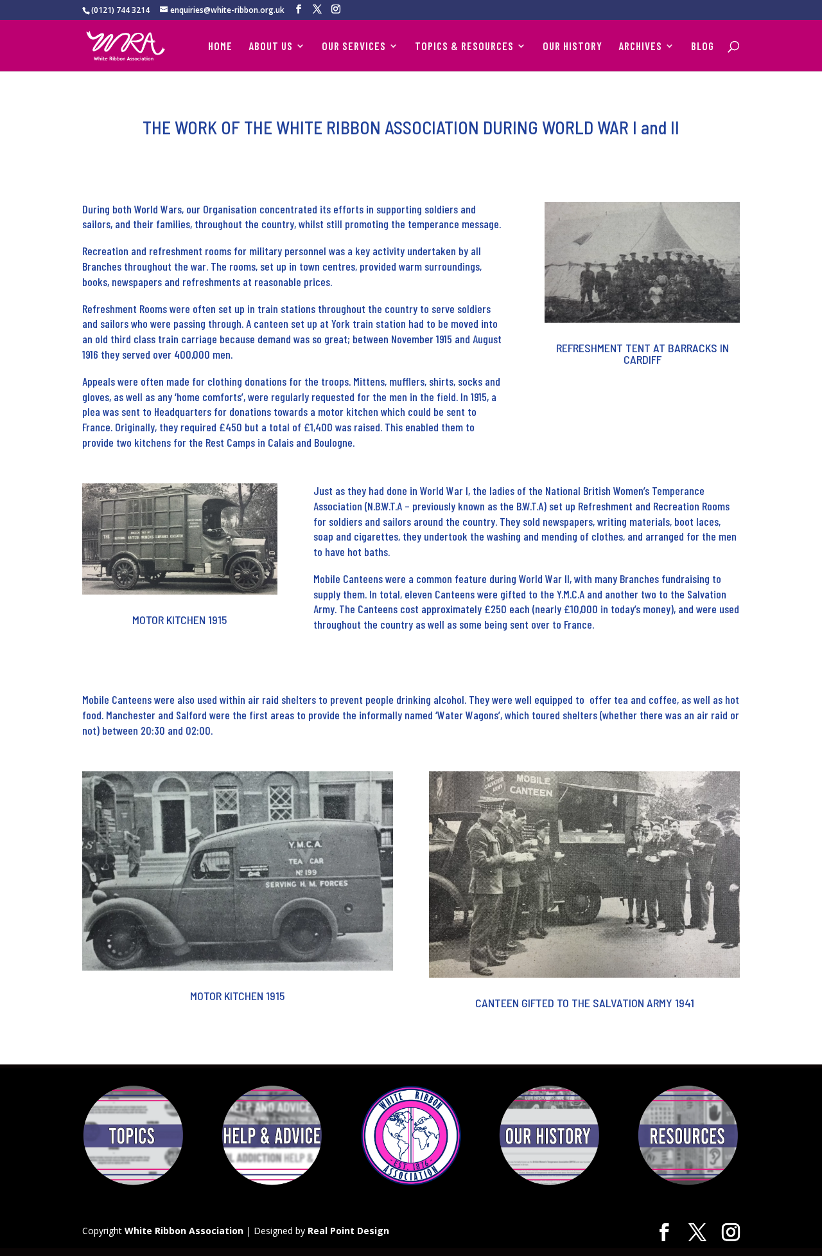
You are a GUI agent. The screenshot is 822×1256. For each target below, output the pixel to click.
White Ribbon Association (184, 1231)
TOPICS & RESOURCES (464, 46)
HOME (220, 46)
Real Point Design (348, 1231)
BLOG (702, 46)
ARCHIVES (640, 46)
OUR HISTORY (572, 46)
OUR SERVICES (354, 46)
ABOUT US (271, 46)
